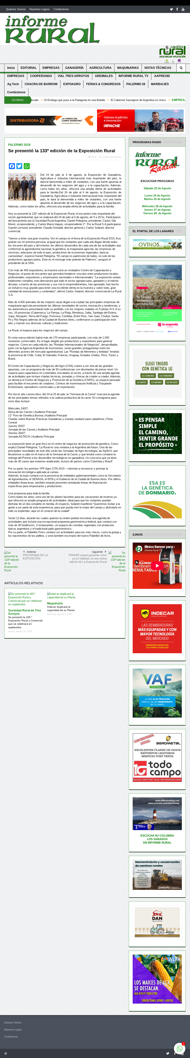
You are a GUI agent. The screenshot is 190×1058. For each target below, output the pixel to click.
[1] (180, 1050)
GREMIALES (104, 76)
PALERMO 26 (135, 84)
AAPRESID (162, 76)
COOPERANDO (41, 76)
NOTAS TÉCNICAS (158, 67)
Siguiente (97, 551)
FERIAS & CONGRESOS (103, 84)
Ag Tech (13, 84)
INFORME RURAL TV (133, 76)
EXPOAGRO (72, 84)
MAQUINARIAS (128, 67)
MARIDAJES (160, 84)
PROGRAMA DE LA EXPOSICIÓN (35, 557)
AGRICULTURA (100, 67)
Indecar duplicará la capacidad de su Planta (61, 607)
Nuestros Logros (40, 9)
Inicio (11, 67)
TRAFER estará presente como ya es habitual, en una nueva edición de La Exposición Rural (87, 558)
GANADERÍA (74, 67)
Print (94, 157)
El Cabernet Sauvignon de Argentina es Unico (91, 100)
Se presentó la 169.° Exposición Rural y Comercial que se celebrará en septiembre (25, 619)
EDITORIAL (29, 67)
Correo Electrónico (111, 157)
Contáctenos (61, 9)
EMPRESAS (51, 67)
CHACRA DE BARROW (41, 84)
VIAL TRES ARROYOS (73, 76)
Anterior (31, 551)
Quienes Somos (16, 9)
